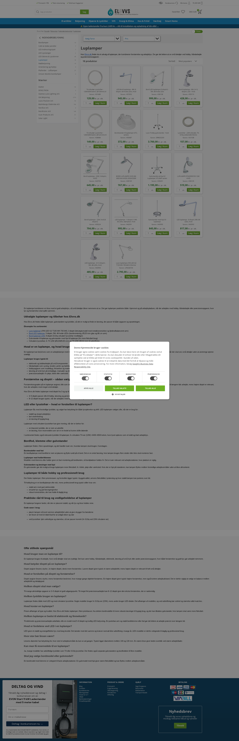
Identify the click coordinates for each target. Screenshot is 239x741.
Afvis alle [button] (88, 388)
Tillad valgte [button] (119, 388)
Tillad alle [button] (150, 388)
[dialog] (119, 370)
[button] (119, 395)
